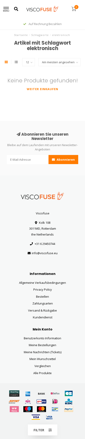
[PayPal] (68, 409)
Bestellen (42, 296)
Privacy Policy (42, 289)
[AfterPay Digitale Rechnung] (14, 393)
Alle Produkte (42, 373)
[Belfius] (55, 393)
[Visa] (35, 417)
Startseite (21, 35)
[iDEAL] (55, 401)
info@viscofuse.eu (45, 253)
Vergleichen (42, 366)
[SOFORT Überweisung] (14, 401)
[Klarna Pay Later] (14, 409)
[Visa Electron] (49, 417)
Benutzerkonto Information (42, 338)
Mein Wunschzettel (42, 359)
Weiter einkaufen (42, 89)
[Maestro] (28, 409)
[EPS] (28, 401)
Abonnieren (65, 159)
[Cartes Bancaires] (68, 393)
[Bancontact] (55, 409)
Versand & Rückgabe (42, 310)
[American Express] (28, 393)
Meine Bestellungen (42, 345)
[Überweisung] (41, 393)
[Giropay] (41, 401)
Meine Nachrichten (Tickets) (42, 352)
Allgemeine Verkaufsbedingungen (42, 283)
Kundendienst (42, 317)
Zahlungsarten (42, 303)
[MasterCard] (41, 409)
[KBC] (68, 401)
